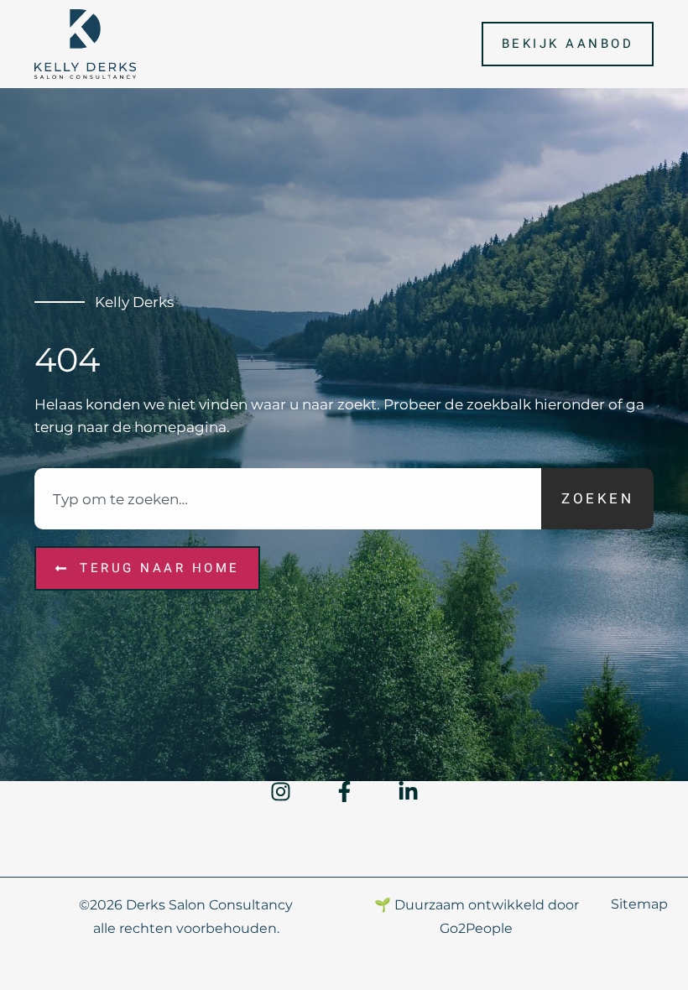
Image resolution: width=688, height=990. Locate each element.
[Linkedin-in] (408, 791)
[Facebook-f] (344, 791)
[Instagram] (280, 791)
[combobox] (287, 499)
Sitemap (639, 904)
